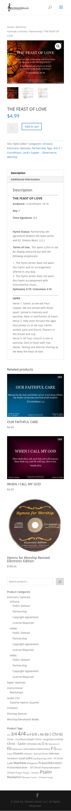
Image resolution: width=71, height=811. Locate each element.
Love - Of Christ (54, 758)
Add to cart (32, 126)
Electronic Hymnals (18, 148)
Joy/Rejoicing (39, 758)
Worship (12, 157)
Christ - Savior (16, 744)
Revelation (14, 777)
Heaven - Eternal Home (36, 753)
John (29, 758)
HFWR (13, 628)
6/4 (29, 734)
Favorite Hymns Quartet (24, 702)
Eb (9, 748)
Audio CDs (13, 698)
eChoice (23, 31)
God (59, 749)
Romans (26, 777)
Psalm (46, 772)
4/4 (55, 148)
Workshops (16, 692)
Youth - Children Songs (42, 777)
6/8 (34, 734)
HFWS (13, 655)
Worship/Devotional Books (23, 719)
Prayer (18, 772)
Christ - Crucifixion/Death (20, 739)
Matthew (19, 763)
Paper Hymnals (16, 682)
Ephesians (17, 749)
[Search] (60, 581)
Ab (42, 734)
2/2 (8, 734)
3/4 (14, 734)
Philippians (32, 763)
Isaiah (22, 758)
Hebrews (54, 753)
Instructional (15, 688)
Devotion (53, 744)
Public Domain (21, 606)
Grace (9, 753)
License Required (23, 623)
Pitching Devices (17, 713)
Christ (57, 734)
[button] (58, 46)
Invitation (12, 758)
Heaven (18, 753)
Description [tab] (18, 173)
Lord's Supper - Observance (39, 152)
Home (10, 27)
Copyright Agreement (26, 617)
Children (12, 708)
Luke (10, 763)
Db (46, 743)
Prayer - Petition (31, 772)
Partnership (35, 31)
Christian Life (34, 743)
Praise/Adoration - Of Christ (24, 767)
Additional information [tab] (25, 179)
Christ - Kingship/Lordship (49, 739)
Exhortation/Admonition (36, 749)
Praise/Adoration (50, 763)
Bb (47, 734)
